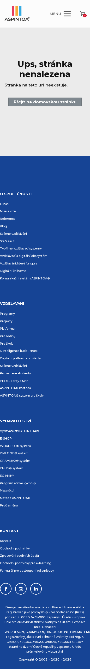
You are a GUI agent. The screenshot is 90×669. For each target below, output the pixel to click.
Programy (7, 313)
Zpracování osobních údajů (19, 555)
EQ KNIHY (7, 475)
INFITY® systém (11, 468)
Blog (3, 226)
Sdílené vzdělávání (13, 233)
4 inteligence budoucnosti (19, 351)
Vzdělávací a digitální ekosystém (24, 256)
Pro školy (6, 343)
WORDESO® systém (15, 446)
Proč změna (9, 505)
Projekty (6, 321)
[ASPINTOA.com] (17, 13)
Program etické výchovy (18, 483)
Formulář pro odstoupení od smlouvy (27, 570)
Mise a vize (8, 211)
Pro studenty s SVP (14, 381)
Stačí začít (7, 241)
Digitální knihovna (13, 271)
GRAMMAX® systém (15, 461)
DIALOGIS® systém (14, 453)
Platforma (7, 328)
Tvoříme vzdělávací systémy (21, 248)
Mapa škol (7, 490)
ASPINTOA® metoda (15, 388)
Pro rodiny (7, 336)
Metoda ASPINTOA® (15, 498)
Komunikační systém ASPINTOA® (25, 278)
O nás (4, 204)
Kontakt (6, 541)
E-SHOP (6, 438)
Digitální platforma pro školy (20, 358)
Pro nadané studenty (15, 373)
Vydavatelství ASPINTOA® (19, 431)
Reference (8, 219)
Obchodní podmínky (15, 548)
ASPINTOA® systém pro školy (22, 395)
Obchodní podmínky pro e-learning (25, 563)
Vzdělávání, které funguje (18, 263)
